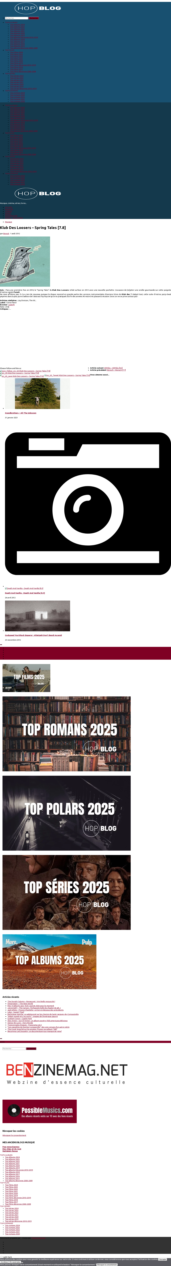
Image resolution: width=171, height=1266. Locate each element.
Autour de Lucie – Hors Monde (20, 1023)
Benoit (6, 233)
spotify (12, 305)
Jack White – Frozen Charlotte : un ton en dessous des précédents (36, 1010)
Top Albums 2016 (17, 44)
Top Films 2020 (16, 61)
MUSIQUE (9, 209)
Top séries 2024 (16, 76)
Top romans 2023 (17, 95)
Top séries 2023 (16, 78)
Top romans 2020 (17, 101)
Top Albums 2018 (17, 39)
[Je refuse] (22, 1262)
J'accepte (162, 1259)
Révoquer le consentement (14, 1135)
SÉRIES (8, 214)
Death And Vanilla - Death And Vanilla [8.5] (25, 593)
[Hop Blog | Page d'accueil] (31, 14)
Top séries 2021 (16, 82)
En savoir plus (15, 1262)
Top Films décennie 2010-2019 (23, 65)
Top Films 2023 (16, 54)
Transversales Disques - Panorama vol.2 (25, 1025)
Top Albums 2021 (17, 31)
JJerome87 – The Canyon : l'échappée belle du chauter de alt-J (34, 1008)
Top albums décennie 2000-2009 (24, 48)
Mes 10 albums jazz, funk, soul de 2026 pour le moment (31, 1006)
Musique (8, 222)
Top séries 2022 (16, 80)
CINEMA (8, 211)
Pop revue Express (11, 1147)
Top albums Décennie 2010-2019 (24, 37)
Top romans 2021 (17, 99)
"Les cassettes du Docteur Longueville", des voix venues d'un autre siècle (38, 1027)
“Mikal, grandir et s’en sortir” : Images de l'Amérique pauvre (33, 1016)
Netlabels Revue (10, 1151)
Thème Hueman (38, 1238)
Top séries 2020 (16, 84)
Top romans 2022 (17, 97)
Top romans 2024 (17, 93)
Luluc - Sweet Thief (16, 1012)
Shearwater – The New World (20, 1004)
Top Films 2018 (16, 67)
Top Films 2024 (16, 52)
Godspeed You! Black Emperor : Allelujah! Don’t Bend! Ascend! (33, 635)
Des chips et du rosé (12, 1149)
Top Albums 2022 (17, 29)
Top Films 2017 (16, 69)
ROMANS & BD (11, 216)
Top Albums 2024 (17, 24)
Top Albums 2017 (17, 42)
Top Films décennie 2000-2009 (23, 71)
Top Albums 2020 (17, 33)
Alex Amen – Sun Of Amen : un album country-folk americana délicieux (38, 1021)
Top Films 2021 (16, 59)
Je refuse (4, 1262)
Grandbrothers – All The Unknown (20, 413)
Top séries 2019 (16, 86)
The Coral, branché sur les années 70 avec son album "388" (32, 1029)
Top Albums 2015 (17, 46)
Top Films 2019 (16, 63)
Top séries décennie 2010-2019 (23, 88)
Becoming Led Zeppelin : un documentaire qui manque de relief (35, 1031)
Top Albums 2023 (17, 27)
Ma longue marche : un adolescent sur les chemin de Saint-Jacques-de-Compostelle (43, 1014)
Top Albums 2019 (17, 35)
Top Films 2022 (16, 56)
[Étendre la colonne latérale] (1, 644)
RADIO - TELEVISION (14, 218)
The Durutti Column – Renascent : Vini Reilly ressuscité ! (31, 1001)
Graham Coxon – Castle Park (20, 1018)
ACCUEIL (8, 207)
